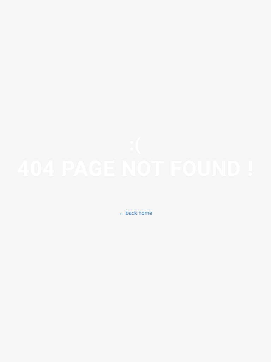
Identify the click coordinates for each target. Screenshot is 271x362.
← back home (135, 213)
